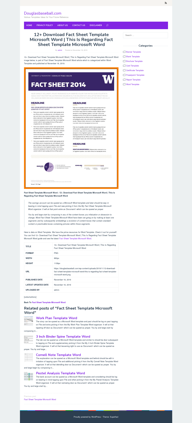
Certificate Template (135, 70)
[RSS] (166, 3)
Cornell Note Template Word (58, 355)
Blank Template (133, 56)
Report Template (133, 79)
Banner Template (133, 51)
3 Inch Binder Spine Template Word (63, 336)
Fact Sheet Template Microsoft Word (75, 238)
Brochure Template (134, 61)
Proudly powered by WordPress (87, 416)
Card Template (132, 65)
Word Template (132, 84)
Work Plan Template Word (56, 318)
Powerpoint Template (135, 74)
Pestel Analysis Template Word (60, 373)
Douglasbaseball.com (42, 13)
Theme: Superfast (110, 416)
